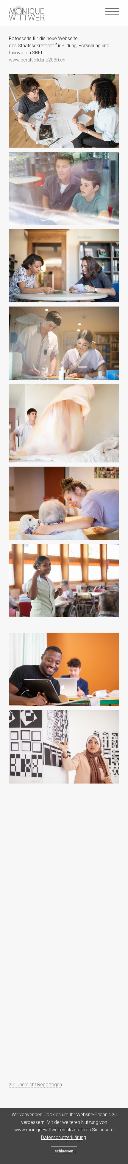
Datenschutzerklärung (63, 1137)
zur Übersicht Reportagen (35, 1084)
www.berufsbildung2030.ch (37, 60)
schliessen (64, 1151)
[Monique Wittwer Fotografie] (27, 13)
